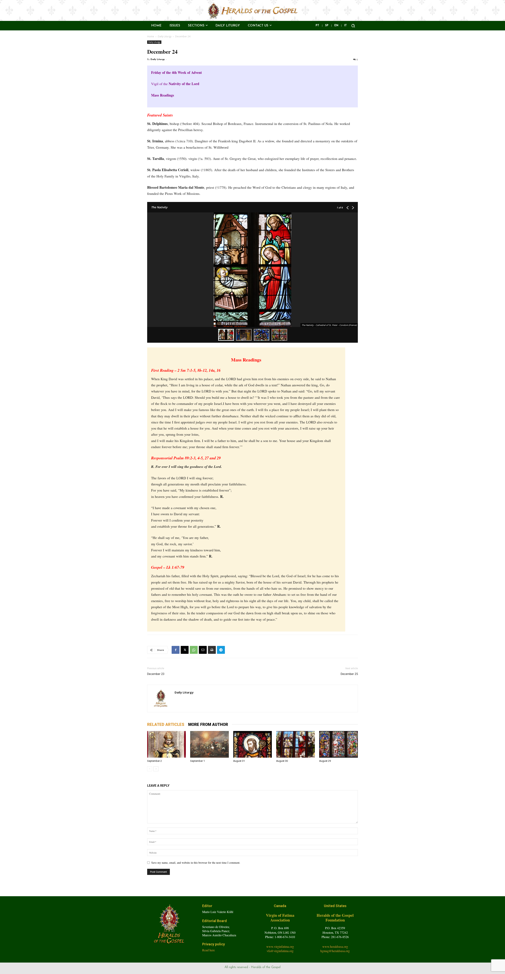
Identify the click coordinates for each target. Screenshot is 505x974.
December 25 (349, 674)
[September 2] (166, 744)
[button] (353, 25)
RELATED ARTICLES (165, 724)
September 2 (154, 760)
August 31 (239, 760)
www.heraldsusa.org (335, 946)
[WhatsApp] (194, 650)
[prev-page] (149, 768)
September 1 (197, 760)
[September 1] (209, 744)
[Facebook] (176, 650)
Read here (208, 950)
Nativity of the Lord (184, 83)
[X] (185, 650)
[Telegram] (221, 650)
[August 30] (295, 744)
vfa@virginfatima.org (280, 951)
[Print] (212, 650)
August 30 (282, 760)
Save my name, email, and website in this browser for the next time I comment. (195, 862)
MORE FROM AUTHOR (208, 724)
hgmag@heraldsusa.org (335, 951)
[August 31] (252, 744)
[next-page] (155, 768)
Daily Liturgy (164, 36)
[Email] (203, 650)
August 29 (325, 760)
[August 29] (338, 744)
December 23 (155, 674)
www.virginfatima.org (280, 946)
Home (150, 36)
